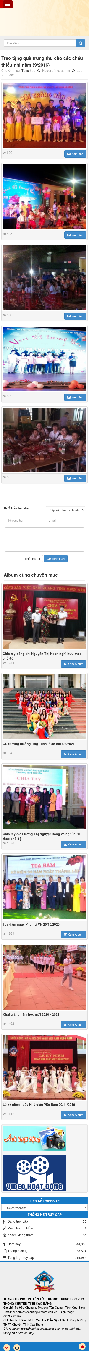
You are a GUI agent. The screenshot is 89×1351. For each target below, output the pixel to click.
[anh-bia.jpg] (44, 115)
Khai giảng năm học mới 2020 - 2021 (31, 1014)
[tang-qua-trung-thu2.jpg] (44, 277)
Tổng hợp (28, 70)
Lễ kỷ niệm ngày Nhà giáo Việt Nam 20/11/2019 (39, 1104)
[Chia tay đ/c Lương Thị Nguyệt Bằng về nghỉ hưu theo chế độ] (44, 797)
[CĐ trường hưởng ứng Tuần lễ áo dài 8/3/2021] (44, 706)
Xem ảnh (77, 153)
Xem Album (75, 664)
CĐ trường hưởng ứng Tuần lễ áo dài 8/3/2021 (39, 743)
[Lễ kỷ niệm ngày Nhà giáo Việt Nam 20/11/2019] (44, 1067)
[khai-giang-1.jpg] (44, 196)
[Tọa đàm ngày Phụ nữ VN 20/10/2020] (44, 887)
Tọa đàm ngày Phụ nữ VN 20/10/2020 (31, 924)
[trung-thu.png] (44, 359)
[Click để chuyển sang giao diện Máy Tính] (16, 1347)
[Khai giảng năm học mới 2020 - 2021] (44, 977)
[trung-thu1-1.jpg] (44, 440)
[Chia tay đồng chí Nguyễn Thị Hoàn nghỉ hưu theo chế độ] (44, 616)
